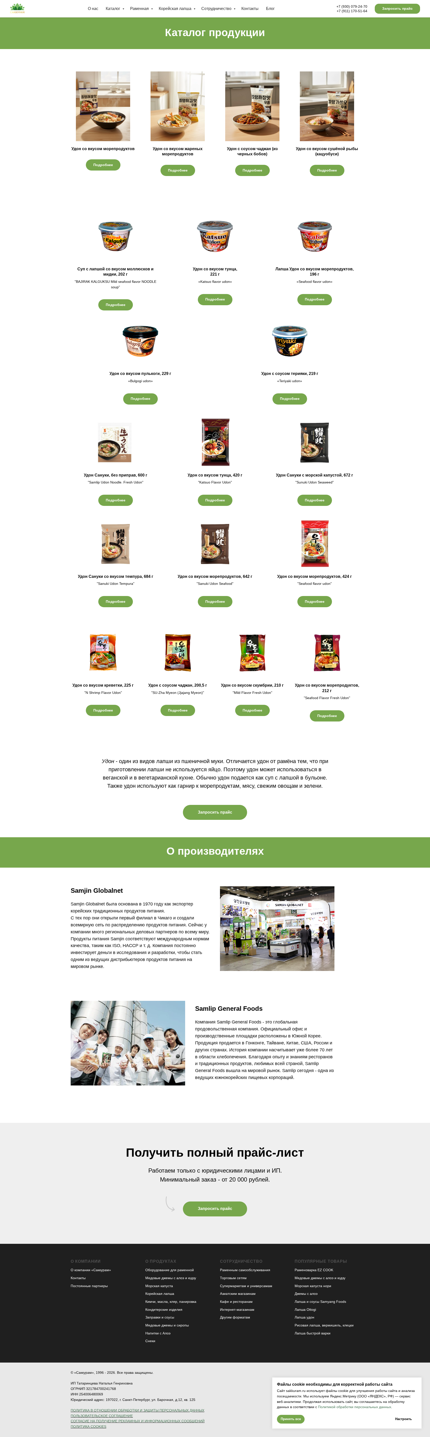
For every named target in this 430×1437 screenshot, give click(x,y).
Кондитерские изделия (163, 1310)
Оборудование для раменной (169, 1270)
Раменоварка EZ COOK (314, 1270)
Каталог (113, 8)
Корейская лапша (175, 8)
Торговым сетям (233, 1278)
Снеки (150, 1341)
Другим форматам (235, 1317)
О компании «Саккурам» (91, 1270)
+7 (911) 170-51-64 (352, 11)
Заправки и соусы (159, 1317)
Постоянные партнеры (89, 1286)
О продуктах (160, 1261)
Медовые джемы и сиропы (167, 1325)
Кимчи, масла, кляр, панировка (170, 1302)
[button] (397, 9)
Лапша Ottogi (305, 1310)
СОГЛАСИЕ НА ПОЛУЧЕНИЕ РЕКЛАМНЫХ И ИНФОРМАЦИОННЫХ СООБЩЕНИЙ (138, 1421)
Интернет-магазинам (237, 1310)
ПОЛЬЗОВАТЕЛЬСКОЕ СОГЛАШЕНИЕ (102, 1416)
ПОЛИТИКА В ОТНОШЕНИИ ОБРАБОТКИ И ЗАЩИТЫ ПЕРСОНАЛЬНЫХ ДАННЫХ (137, 1410)
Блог (270, 8)
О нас (93, 8)
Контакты (250, 8)
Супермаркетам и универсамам (246, 1286)
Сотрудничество (216, 8)
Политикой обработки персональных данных (354, 1407)
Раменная (140, 8)
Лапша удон (304, 1317)
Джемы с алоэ (306, 1294)
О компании (86, 1261)
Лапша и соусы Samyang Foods (320, 1302)
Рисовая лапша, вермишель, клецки (324, 1325)
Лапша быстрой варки (312, 1333)
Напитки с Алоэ (157, 1333)
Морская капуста (159, 1286)
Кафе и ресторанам (236, 1302)
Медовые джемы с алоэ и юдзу (170, 1278)
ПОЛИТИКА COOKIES (88, 1427)
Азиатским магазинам (238, 1294)
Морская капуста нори (313, 1286)
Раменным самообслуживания (245, 1270)
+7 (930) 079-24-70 (351, 6)
